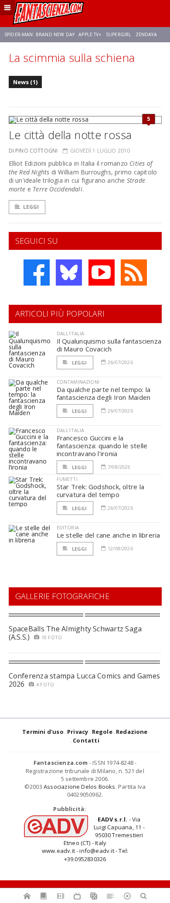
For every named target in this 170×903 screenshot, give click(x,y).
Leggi (31, 207)
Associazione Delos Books (80, 787)
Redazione (132, 732)
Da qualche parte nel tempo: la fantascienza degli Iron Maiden (104, 393)
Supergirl (118, 34)
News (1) (25, 82)
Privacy (77, 732)
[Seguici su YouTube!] (101, 272)
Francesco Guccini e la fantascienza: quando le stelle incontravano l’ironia (102, 445)
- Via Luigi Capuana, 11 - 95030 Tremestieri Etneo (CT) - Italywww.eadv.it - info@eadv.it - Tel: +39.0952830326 (93, 839)
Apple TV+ (90, 34)
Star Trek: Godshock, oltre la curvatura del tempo (101, 490)
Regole (102, 732)
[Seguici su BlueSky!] (69, 272)
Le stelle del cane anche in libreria (108, 535)
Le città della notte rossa (70, 134)
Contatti (86, 740)
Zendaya (146, 34)
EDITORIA (68, 527)
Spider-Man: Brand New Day (39, 34)
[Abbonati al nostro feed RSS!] (134, 272)
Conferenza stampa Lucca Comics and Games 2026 (84, 680)
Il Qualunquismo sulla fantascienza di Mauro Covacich (109, 345)
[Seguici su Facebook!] (36, 272)
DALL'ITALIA (71, 333)
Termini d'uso (43, 732)
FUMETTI (67, 479)
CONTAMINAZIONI (78, 381)
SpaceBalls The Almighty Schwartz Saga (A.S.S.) (75, 633)
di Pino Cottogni (33, 150)
